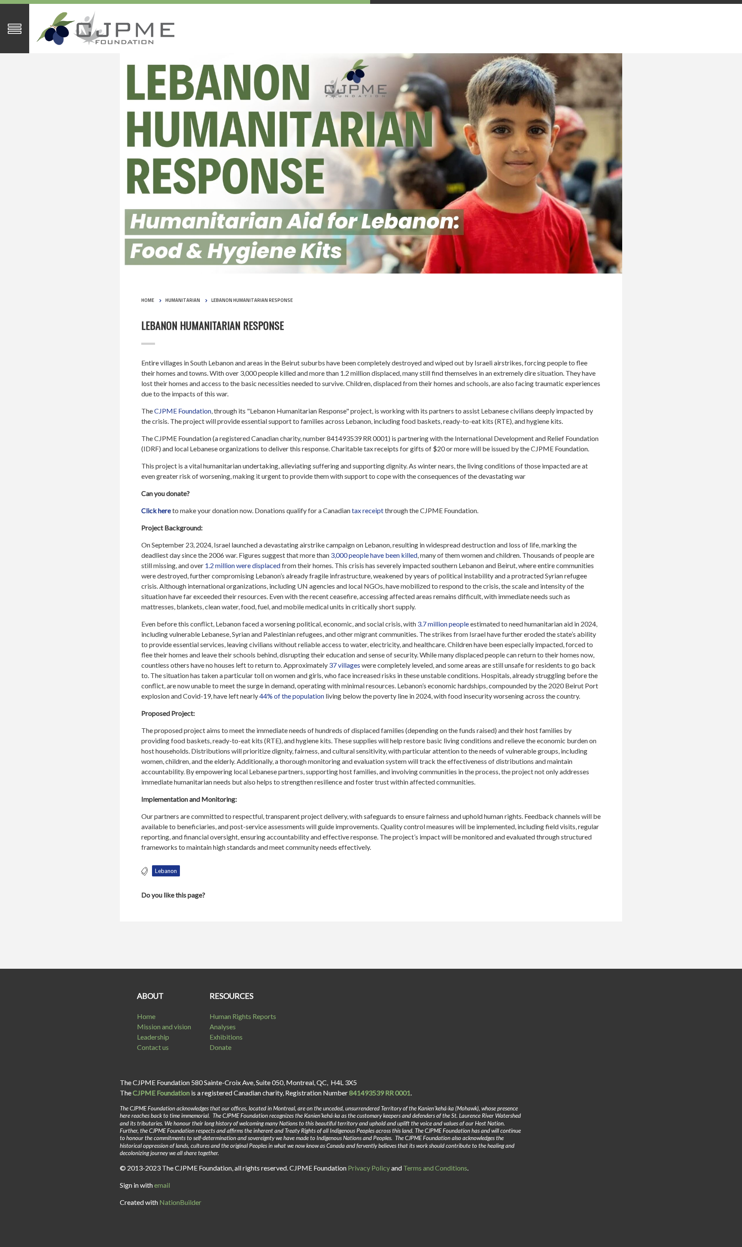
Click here (156, 510)
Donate (220, 1047)
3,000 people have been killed (374, 555)
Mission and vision (164, 1026)
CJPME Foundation (182, 411)
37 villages (344, 665)
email (162, 1185)
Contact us (153, 1047)
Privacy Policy (369, 1168)
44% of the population (291, 696)
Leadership (153, 1037)
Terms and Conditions (435, 1168)
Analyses (223, 1026)
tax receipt (367, 510)
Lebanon (166, 870)
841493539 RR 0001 (380, 1093)
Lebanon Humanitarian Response (252, 300)
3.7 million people (443, 624)
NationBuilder (180, 1202)
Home (147, 300)
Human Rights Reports (243, 1016)
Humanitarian (182, 300)
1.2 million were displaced (242, 565)
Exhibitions (226, 1037)
